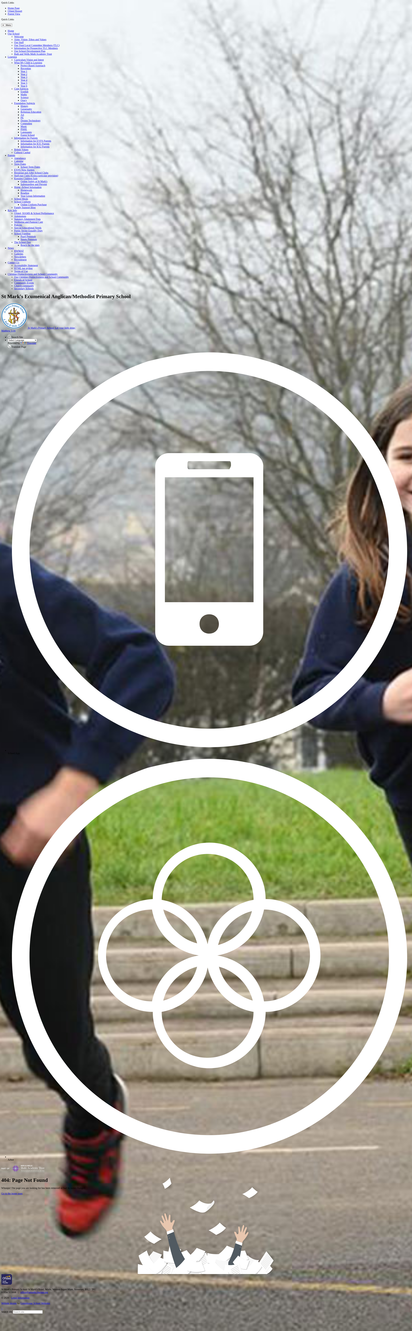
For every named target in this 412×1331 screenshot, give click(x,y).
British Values (21, 149)
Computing (26, 123)
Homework (26, 190)
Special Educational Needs (27, 227)
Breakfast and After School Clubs (31, 172)
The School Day (22, 242)
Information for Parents (26, 138)
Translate (31, 343)
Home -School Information (28, 187)
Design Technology (31, 120)
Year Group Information (33, 196)
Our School (13, 33)
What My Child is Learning (28, 62)
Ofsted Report (15, 11)
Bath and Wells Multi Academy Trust (33, 54)
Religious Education (31, 112)
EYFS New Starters (24, 169)
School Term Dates (30, 167)
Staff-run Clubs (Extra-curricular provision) (36, 175)
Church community (24, 285)
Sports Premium (29, 239)
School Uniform (22, 201)
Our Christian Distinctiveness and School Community (41, 277)
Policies (18, 224)
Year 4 (24, 80)
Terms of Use (21, 271)
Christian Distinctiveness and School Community (33, 274)
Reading (25, 193)
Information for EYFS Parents (36, 141)
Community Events (24, 282)
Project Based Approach (33, 65)
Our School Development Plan (29, 51)
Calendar (18, 161)
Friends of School (23, 280)
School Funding (22, 233)
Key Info (12, 210)
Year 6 (24, 85)
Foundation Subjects (24, 103)
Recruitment (20, 259)
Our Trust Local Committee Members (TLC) (37, 45)
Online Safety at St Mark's (34, 181)
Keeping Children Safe (25, 178)
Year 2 (24, 74)
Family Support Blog (25, 207)
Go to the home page (12, 1193)
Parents (11, 155)
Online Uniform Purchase (34, 204)
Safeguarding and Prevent (34, 184)
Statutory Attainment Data (27, 219)
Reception (26, 68)
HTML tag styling (23, 268)
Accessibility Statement (26, 265)
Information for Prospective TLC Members (36, 48)
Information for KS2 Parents (35, 146)
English (24, 91)
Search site (6, 1311)
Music (24, 126)
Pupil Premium (28, 236)
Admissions (20, 216)
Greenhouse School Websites (35, 1303)
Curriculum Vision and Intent (29, 59)
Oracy (24, 100)
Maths (24, 94)
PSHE (24, 129)
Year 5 (24, 83)
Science (24, 97)
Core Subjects (21, 88)
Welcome (19, 36)
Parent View (14, 14)
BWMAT (19, 251)
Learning (12, 57)
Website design (9, 1303)
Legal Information (20, 1297)
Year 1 (24, 71)
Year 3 (24, 77)
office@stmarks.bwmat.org (34, 1292)
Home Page (14, 8)
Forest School (28, 135)
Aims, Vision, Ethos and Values (30, 39)
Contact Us (13, 262)
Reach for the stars (30, 245)
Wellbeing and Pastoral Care (28, 222)
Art (22, 114)
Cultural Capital (22, 152)
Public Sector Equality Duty (28, 230)
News (11, 248)
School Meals (21, 198)
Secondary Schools (24, 288)
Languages (26, 132)
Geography (26, 109)
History (24, 106)
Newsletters (20, 256)
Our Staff (19, 42)
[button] (15, 19)
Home (11, 30)
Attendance (20, 158)
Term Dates (20, 164)
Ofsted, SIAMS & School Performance (34, 213)
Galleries (18, 253)
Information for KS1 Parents (35, 143)
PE (22, 117)
